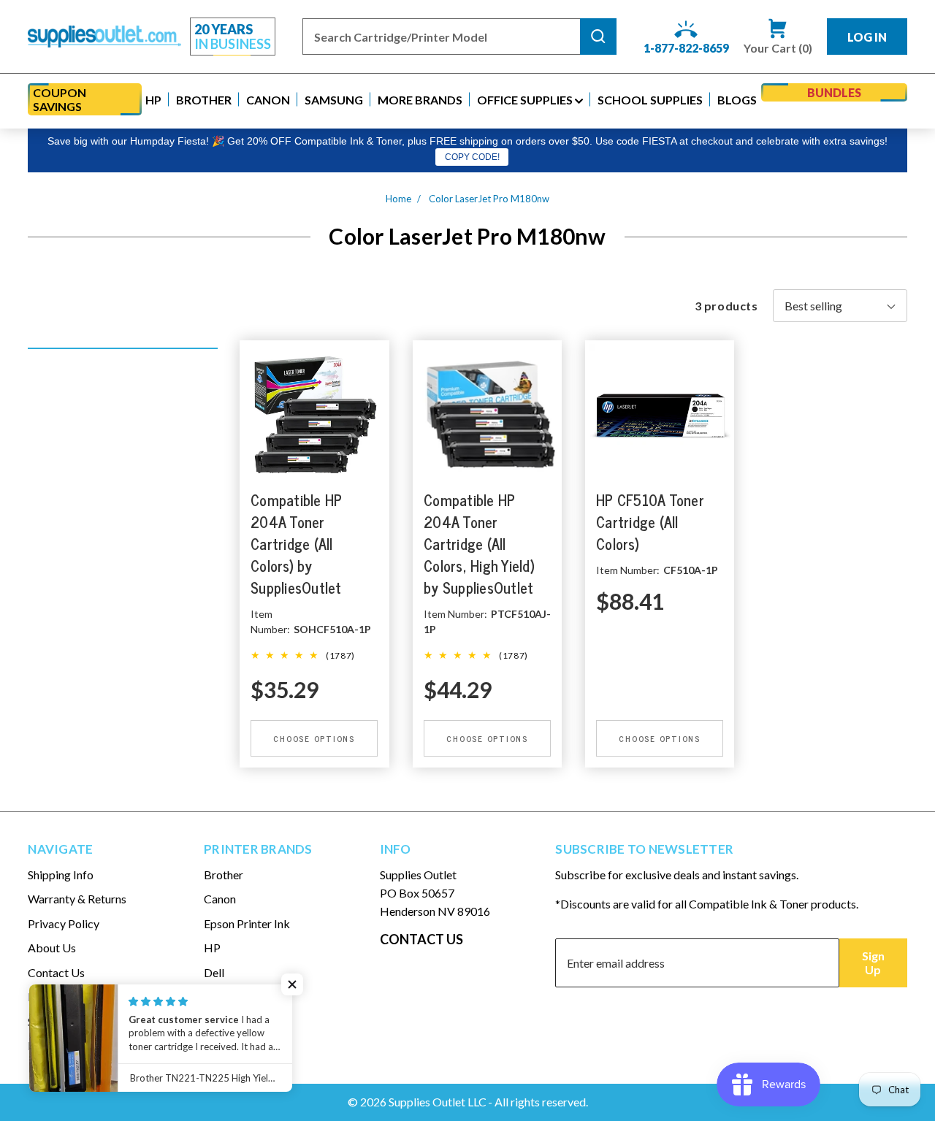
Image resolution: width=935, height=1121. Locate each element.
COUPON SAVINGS (59, 99)
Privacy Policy (63, 923)
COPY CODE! (472, 157)
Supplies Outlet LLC (437, 1102)
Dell (214, 972)
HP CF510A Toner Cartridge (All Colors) (650, 522)
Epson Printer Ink (247, 923)
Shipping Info (61, 874)
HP (212, 947)
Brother (223, 874)
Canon (220, 899)
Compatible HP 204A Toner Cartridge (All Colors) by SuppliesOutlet (296, 544)
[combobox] (441, 36)
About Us (52, 947)
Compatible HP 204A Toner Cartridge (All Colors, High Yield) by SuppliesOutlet (479, 544)
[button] (153, 100)
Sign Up (873, 962)
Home (398, 198)
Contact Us (56, 972)
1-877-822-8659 (686, 48)
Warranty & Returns (77, 899)
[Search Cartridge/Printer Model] (598, 36)
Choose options (315, 738)
